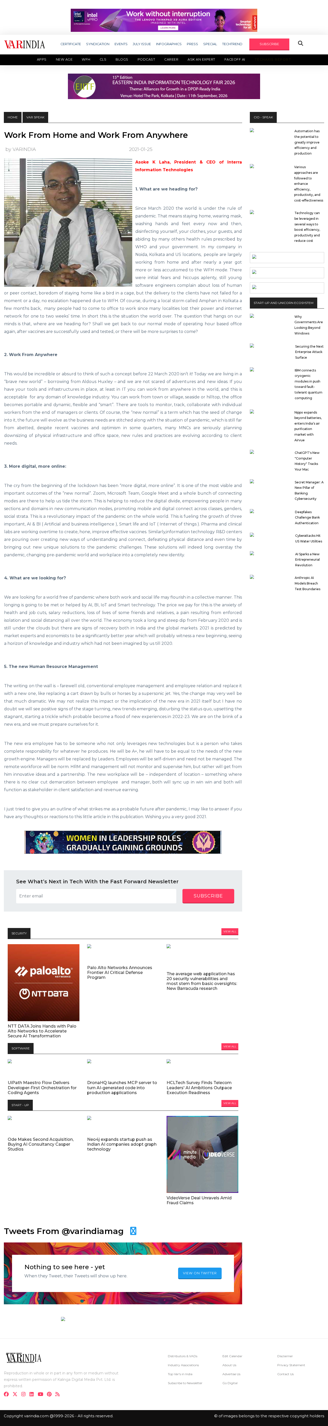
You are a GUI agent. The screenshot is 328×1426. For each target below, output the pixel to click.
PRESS (192, 44)
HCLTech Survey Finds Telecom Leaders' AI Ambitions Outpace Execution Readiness (199, 1087)
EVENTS (121, 44)
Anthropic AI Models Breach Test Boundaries (307, 583)
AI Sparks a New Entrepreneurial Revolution (307, 559)
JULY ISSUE (142, 44)
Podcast (146, 59)
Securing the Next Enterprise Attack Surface (309, 351)
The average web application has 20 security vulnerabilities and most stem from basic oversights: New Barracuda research (202, 981)
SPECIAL (210, 44)
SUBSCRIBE (269, 44)
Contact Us (285, 1374)
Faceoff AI (234, 59)
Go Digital (230, 1383)
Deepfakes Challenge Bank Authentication (307, 517)
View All (229, 931)
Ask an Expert (201, 59)
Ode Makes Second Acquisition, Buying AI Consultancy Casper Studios (41, 1144)
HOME (13, 117)
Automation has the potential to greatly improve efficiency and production (307, 142)
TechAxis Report (272, 59)
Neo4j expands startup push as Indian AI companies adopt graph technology (122, 1144)
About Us (229, 1365)
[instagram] (25, 1395)
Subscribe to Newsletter (185, 1383)
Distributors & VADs (182, 1356)
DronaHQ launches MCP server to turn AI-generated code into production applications (122, 1087)
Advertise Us (231, 1374)
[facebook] (8, 1395)
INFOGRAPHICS (169, 44)
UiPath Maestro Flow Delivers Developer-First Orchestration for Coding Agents (42, 1087)
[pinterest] (51, 1395)
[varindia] (59, 1395)
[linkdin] (33, 1395)
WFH (86, 59)
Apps (42, 59)
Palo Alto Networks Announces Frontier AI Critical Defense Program (119, 972)
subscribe (208, 896)
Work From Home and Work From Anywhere (96, 135)
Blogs (122, 59)
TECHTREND (232, 44)
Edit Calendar (232, 1356)
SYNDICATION (97, 44)
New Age (64, 59)
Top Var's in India (180, 1374)
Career (171, 59)
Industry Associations (183, 1365)
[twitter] (16, 1395)
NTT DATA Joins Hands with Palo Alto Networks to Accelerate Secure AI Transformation (42, 1031)
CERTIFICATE (70, 44)
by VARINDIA (20, 149)
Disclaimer (285, 1356)
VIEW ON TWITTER (200, 1273)
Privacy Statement (291, 1365)
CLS (103, 59)
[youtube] (42, 1395)
